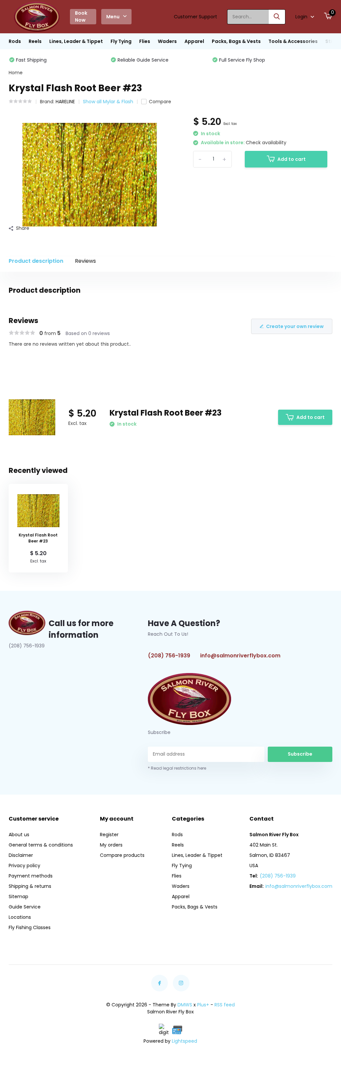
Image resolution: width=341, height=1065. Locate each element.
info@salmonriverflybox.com (240, 655)
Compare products (122, 855)
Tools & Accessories (293, 41)
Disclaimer (21, 855)
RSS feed (224, 1004)
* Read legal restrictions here (177, 768)
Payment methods (31, 876)
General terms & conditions (41, 845)
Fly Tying (121, 41)
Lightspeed (184, 1041)
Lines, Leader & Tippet (76, 41)
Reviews (85, 261)
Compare (160, 101)
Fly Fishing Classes (30, 927)
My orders (111, 845)
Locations (20, 917)
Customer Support (195, 16)
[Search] (277, 16)
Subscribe (300, 754)
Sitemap (18, 896)
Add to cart (291, 159)
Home (16, 72)
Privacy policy (24, 865)
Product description (36, 261)
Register (109, 834)
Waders (167, 41)
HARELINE (65, 101)
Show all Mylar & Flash (108, 101)
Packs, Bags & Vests (236, 41)
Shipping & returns (30, 886)
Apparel (194, 41)
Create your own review (295, 326)
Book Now (81, 16)
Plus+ (203, 1004)
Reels (35, 41)
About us (19, 834)
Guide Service (25, 906)
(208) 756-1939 (169, 655)
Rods (15, 41)
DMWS (184, 1004)
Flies (144, 41)
